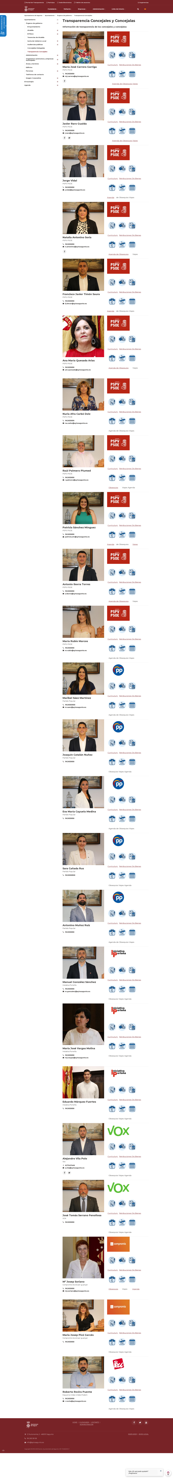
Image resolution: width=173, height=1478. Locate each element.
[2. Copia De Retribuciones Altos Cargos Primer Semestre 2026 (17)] (122, 230)
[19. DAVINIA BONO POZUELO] (112, 747)
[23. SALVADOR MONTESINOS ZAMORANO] (112, 918)
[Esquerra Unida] (118, 1371)
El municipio (29, 82)
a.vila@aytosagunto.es (74, 1168)
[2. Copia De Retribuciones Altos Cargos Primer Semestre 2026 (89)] (122, 1208)
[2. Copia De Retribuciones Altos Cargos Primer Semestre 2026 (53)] (122, 690)
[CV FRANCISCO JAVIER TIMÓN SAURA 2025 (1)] (112, 287)
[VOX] (118, 1137)
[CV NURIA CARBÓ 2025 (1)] (112, 406)
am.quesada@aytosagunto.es (78, 370)
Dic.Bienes (136, 65)
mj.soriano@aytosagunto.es (77, 1291)
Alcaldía (30, 30)
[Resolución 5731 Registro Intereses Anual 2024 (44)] (132, 1031)
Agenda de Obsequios (119, 368)
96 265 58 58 (32, 1438)
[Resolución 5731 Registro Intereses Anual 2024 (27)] (132, 633)
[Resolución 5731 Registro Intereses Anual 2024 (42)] (132, 974)
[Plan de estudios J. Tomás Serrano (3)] (112, 1208)
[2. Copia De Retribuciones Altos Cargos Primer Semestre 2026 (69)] (122, 918)
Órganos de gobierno (34, 23)
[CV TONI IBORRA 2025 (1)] (112, 577)
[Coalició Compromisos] (118, 1251)
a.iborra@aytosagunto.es (75, 594)
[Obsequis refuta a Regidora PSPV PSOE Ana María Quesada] (112, 362)
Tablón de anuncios (82, 2)
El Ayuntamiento (33, 27)
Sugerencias (144, 2)
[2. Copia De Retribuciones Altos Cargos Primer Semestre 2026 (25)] (122, 343)
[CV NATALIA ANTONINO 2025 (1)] (112, 230)
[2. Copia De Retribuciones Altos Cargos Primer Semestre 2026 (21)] (122, 287)
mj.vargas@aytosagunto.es (76, 1058)
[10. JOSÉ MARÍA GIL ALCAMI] (112, 1265)
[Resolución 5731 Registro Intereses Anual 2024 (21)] (132, 463)
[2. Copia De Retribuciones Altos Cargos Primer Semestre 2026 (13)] (122, 173)
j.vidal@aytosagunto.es (75, 190)
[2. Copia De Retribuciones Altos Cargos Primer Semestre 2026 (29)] (122, 406)
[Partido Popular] (118, 677)
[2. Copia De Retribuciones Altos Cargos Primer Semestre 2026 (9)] (122, 116)
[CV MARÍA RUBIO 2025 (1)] (112, 633)
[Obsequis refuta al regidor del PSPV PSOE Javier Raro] (112, 135)
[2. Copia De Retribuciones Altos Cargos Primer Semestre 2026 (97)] (122, 1327)
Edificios (29, 67)
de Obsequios (126, 84)
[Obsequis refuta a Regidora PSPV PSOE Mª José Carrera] (112, 78)
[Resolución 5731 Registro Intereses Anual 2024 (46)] (132, 1151)
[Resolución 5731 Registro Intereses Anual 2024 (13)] (132, 287)
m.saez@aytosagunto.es (75, 707)
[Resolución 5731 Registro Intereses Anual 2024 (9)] (132, 173)
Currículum (113, 65)
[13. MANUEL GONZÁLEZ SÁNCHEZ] (112, 974)
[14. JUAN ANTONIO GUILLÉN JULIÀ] (112, 1031)
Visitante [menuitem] (67, 9)
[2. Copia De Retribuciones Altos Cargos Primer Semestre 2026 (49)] (122, 1384)
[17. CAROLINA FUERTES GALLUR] (112, 1094)
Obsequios (113, 487)
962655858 (69, 74)
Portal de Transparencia (35, 2)
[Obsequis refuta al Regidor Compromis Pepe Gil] (112, 1284)
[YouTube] (146, 1422)
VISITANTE (95, 1422)
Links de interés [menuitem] (118, 9)
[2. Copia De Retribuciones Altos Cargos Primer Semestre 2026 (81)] (122, 1094)
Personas (29, 71)
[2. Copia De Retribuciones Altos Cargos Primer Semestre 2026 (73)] (122, 974)
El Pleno (30, 34)
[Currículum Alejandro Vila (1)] (112, 1151)
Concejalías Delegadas (36, 48)
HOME (74, 1422)
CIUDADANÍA (84, 1422)
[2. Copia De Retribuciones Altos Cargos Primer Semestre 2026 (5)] (122, 59)
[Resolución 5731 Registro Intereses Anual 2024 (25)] (132, 577)
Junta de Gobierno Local (36, 41)
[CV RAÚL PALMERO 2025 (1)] (112, 463)
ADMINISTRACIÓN (86, 1424)
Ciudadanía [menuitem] (52, 9)
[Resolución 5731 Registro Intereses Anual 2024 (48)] (132, 1208)
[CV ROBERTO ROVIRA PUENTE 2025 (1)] (112, 1384)
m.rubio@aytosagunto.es (76, 650)
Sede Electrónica (65, 2)
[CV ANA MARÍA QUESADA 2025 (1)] (112, 343)
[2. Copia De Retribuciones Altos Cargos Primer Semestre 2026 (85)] (122, 1151)
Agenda (27, 85)
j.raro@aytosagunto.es (74, 133)
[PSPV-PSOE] (118, 46)
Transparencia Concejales (37, 52)
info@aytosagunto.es (35, 1442)
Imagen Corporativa (33, 78)
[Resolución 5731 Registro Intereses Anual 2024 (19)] (132, 406)
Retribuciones (125, 65)
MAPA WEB (132, 1434)
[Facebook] (64, 81)
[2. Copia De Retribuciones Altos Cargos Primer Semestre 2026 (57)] (122, 747)
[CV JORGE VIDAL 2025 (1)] (112, 173)
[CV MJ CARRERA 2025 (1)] (112, 59)
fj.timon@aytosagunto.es (76, 304)
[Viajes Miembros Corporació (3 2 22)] (122, 78)
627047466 (70, 1165)
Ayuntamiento (29, 20)
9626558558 (70, 875)
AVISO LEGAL (144, 1434)
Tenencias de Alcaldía (35, 37)
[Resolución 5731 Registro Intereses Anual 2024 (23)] (132, 520)
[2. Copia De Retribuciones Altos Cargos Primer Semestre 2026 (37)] (122, 520)
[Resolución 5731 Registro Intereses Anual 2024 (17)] (132, 343)
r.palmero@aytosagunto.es (76, 480)
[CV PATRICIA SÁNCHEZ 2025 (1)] (112, 520)
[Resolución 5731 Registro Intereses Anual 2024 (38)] (132, 861)
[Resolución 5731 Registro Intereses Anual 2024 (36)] (132, 804)
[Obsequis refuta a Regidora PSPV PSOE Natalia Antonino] (112, 249)
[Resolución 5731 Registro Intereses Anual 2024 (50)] (132, 1327)
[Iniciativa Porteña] (118, 961)
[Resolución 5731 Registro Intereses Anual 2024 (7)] (132, 116)
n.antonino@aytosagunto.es (77, 247)
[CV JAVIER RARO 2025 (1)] (112, 116)
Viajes (135, 84)
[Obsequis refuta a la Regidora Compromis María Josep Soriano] (112, 596)
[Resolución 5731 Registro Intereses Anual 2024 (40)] (132, 918)
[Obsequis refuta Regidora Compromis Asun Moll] (112, 482)
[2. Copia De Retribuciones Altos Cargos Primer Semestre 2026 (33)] (122, 463)
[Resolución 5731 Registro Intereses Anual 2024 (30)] (132, 1384)
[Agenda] (132, 78)
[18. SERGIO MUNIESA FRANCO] (112, 804)
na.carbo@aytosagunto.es (76, 423)
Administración (31, 55)
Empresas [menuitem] (82, 9)
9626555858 (70, 705)
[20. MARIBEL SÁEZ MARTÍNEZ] (112, 690)
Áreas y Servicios (32, 64)
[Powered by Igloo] (3, 1450)
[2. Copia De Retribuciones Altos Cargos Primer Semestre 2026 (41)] (122, 577)
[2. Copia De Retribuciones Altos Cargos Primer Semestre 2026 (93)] (122, 1265)
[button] (138, 9)
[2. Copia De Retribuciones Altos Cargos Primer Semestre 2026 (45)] (122, 633)
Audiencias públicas (35, 44)
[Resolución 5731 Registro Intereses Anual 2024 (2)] (132, 59)
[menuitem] (42, 49)
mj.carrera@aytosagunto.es (77, 76)
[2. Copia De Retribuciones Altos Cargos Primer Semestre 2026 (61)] (122, 804)
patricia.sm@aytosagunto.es (77, 537)
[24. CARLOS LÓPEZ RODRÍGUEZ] (112, 1327)
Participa (51, 2)
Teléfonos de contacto (35, 74)
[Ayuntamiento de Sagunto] (29, 9)
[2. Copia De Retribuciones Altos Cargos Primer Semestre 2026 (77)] (122, 1031)
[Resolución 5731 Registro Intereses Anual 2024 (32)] (132, 690)
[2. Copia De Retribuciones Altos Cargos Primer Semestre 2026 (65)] (122, 861)
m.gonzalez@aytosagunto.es (77, 991)
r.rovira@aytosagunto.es (75, 1401)
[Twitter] (69, 138)
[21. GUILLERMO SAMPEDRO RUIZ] (112, 861)
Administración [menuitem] (99, 9)
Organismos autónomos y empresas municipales (39, 59)
